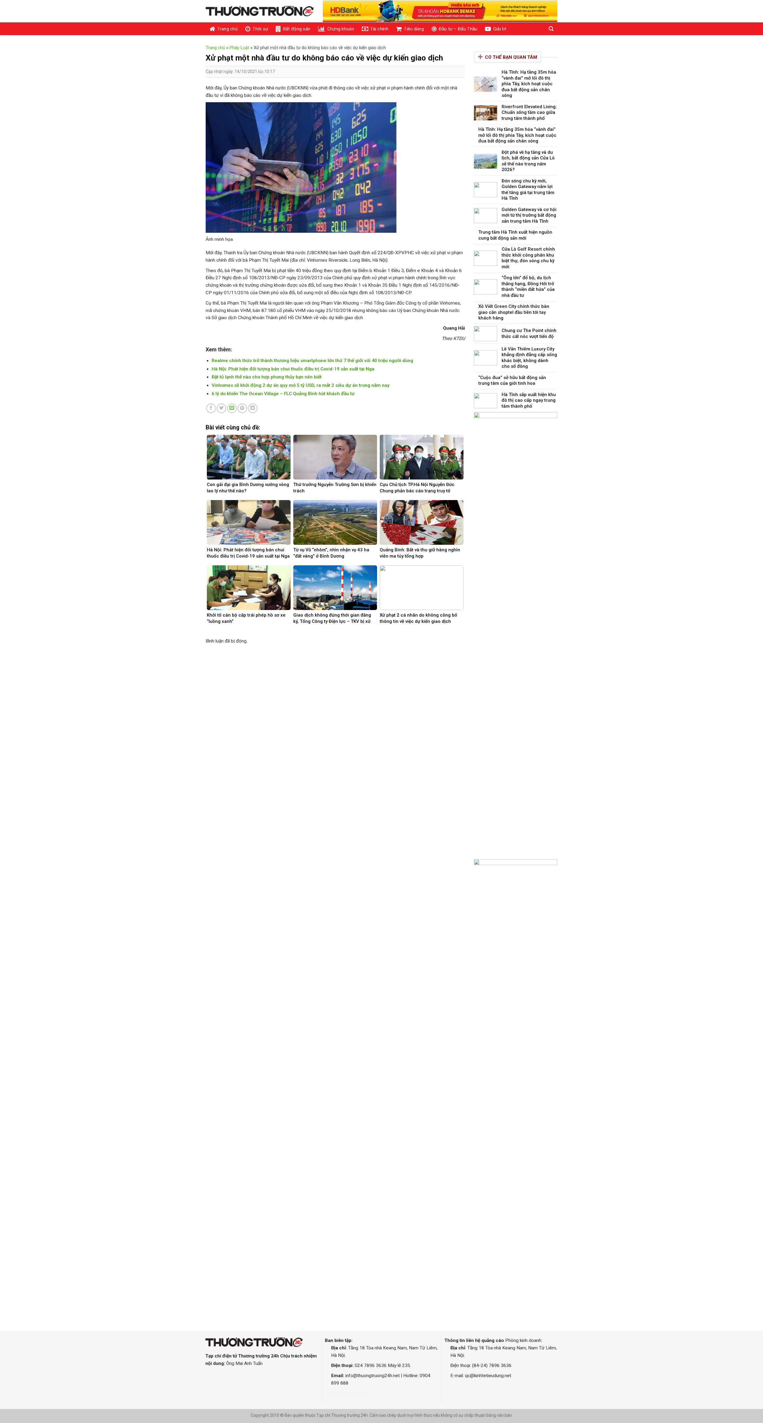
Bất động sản (297, 29)
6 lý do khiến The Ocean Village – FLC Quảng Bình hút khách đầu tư (283, 393)
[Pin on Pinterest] (242, 408)
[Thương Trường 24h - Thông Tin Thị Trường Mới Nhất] (260, 11)
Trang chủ (227, 29)
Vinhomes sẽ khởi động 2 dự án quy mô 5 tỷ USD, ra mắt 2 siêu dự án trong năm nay (301, 385)
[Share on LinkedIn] (253, 408)
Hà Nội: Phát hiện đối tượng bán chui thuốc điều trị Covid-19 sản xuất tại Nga (293, 369)
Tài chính (379, 29)
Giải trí (499, 29)
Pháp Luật (239, 47)
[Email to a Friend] (232, 408)
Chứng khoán (340, 29)
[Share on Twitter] (221, 408)
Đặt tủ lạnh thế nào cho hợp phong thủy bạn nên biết (267, 377)
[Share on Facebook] (211, 408)
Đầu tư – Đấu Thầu (458, 29)
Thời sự (260, 29)
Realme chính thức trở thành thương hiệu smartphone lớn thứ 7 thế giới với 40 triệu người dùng (312, 360)
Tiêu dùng (414, 29)
